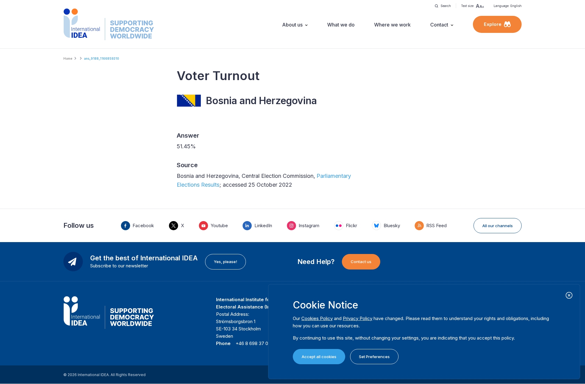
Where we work (392, 25)
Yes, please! (225, 261)
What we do (341, 25)
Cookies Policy (317, 318)
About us (292, 25)
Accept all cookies (319, 356)
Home (67, 58)
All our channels (497, 225)
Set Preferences (374, 356)
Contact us (361, 261)
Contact (439, 25)
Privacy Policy (357, 318)
